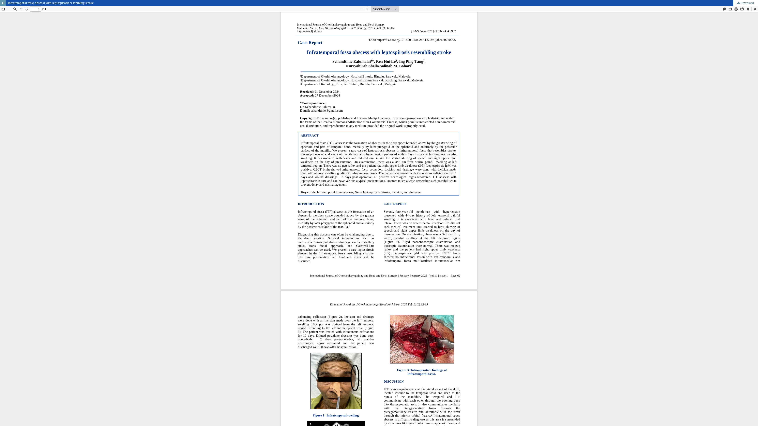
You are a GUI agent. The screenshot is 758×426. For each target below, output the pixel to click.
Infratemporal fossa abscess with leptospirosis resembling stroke (51, 3)
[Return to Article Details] (3, 3)
